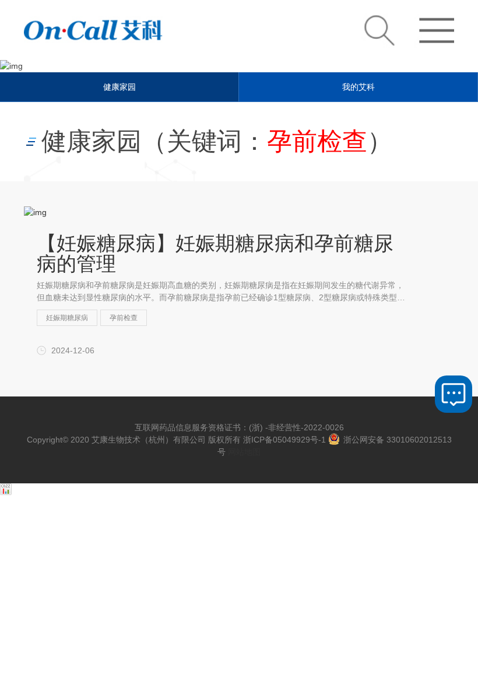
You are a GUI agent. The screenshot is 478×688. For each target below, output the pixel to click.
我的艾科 (358, 87)
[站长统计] (6, 492)
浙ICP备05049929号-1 (284, 439)
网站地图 (244, 452)
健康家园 (119, 87)
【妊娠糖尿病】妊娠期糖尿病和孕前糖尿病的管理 (215, 253)
